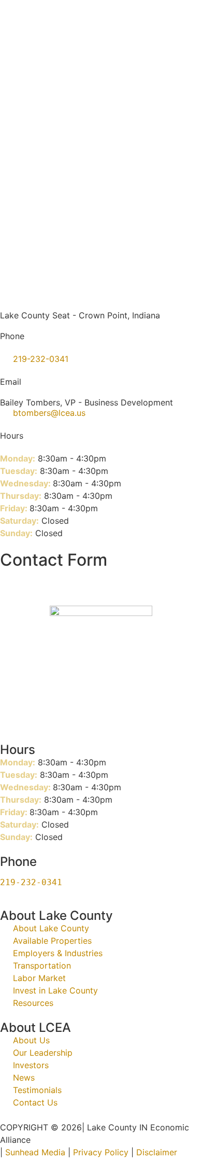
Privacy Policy (100, 1152)
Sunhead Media (34, 1152)
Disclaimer (156, 1152)
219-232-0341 (31, 882)
